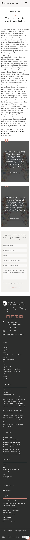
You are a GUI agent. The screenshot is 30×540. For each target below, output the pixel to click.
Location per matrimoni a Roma (13, 415)
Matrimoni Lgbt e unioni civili (12, 451)
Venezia (5, 357)
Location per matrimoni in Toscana (14, 397)
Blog (4, 474)
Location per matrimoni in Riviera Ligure (13, 421)
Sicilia (4, 374)
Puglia (4, 352)
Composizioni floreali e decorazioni (14, 503)
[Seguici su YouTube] (16, 316)
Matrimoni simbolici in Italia (11, 442)
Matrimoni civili (8, 437)
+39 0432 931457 (13, 327)
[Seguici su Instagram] (12, 316)
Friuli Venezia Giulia (9, 359)
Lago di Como (7, 350)
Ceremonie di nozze (9, 515)
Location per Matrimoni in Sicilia (13, 410)
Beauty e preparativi (9, 505)
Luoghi (5, 343)
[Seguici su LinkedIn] (21, 316)
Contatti (5, 479)
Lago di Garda (7, 367)
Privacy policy (18, 283)
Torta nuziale (7, 517)
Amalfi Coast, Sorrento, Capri (12, 355)
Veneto (5, 362)
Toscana (5, 347)
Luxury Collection (8, 394)
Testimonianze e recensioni (11, 469)
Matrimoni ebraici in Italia (11, 447)
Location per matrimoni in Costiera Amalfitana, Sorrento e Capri (14, 400)
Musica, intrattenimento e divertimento (11, 511)
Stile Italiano (7, 490)
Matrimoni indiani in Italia (11, 449)
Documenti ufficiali (9, 522)
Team (4, 465)
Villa (4, 390)
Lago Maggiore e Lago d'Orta (12, 369)
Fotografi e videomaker (10, 501)
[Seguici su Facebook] (8, 316)
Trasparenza (21, 531)
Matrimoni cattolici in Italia (11, 440)
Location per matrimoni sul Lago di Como (14, 407)
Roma (4, 364)
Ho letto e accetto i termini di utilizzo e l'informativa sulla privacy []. (13, 282)
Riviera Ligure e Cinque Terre (12, 371)
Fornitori (7, 496)
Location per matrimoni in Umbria (13, 417)
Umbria (5, 376)
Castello (5, 392)
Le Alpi (5, 378)
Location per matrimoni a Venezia (13, 413)
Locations (7, 385)
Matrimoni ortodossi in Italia (12, 454)
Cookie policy (15, 531)
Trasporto (6, 519)
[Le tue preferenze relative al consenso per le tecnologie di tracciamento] (27, 537)
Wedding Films (7, 476)
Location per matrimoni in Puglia (13, 403)
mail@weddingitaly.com (15, 334)
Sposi (4, 467)
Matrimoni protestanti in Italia (12, 444)
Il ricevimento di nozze (10, 508)
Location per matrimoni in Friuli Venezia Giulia (13, 425)
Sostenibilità (6, 472)
